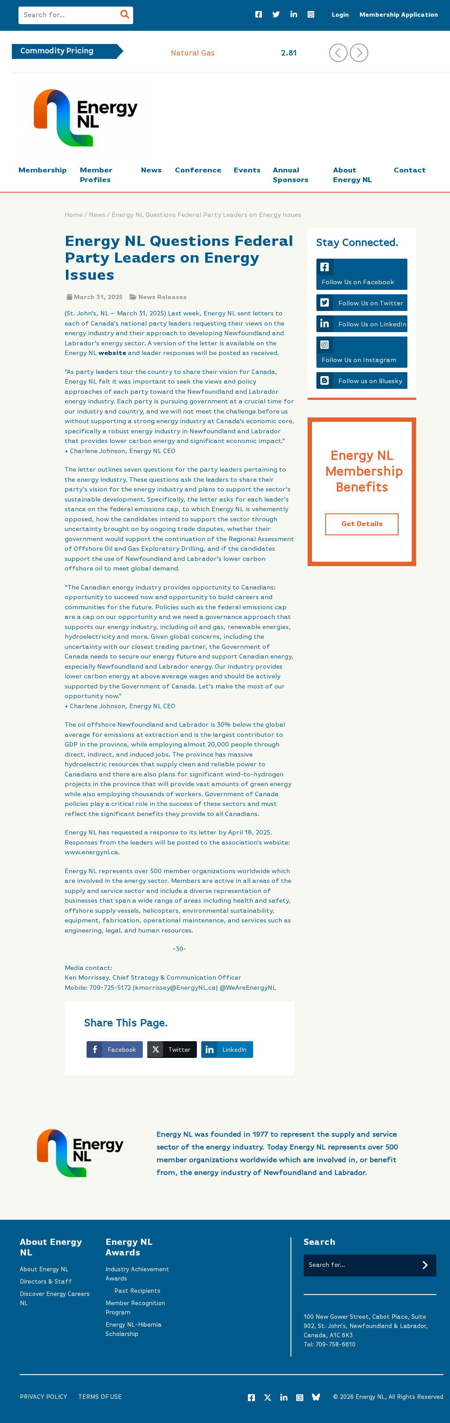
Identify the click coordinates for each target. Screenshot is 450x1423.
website (112, 353)
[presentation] (338, 53)
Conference (198, 170)
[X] (268, 1399)
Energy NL (370, 1397)
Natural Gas (193, 53)
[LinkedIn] (293, 15)
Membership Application (398, 15)
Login (340, 15)
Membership (42, 170)
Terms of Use (100, 1397)
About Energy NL (44, 1269)
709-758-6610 (336, 1345)
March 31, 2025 (98, 297)
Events (247, 170)
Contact (410, 170)
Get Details (362, 524)
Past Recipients (137, 1291)
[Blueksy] (316, 1398)
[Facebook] (258, 15)
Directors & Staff (46, 1282)
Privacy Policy (43, 1397)
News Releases (162, 297)
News (151, 170)
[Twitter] (276, 15)
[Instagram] (311, 15)
